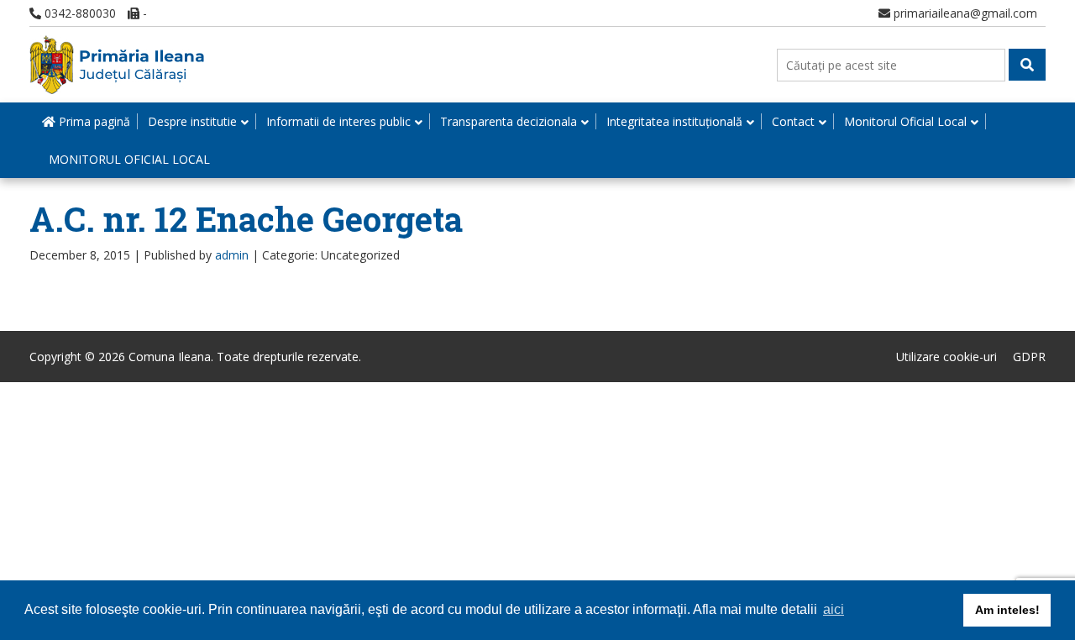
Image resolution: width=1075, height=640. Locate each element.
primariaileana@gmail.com (963, 13)
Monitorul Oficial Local (905, 121)
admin (232, 255)
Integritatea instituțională (674, 121)
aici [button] (833, 609)
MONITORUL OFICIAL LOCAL (129, 159)
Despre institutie (192, 121)
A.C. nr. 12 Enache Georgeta (246, 219)
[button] (1027, 65)
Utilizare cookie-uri (946, 357)
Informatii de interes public (338, 121)
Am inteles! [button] (1007, 609)
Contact (793, 121)
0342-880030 (78, 13)
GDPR (1029, 357)
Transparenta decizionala (508, 121)
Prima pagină (92, 121)
